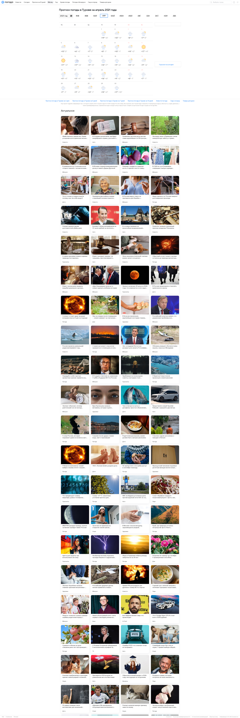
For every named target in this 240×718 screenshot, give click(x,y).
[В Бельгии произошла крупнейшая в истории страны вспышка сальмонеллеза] (135, 310)
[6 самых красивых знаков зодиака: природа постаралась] (75, 250)
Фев (86, 16)
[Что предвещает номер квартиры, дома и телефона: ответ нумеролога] (75, 489)
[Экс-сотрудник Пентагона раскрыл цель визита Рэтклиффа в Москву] (135, 340)
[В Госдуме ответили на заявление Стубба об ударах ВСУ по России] (105, 370)
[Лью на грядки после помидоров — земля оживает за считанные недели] (105, 310)
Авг (139, 16)
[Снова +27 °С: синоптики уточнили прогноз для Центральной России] (105, 489)
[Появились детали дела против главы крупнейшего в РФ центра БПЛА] (135, 130)
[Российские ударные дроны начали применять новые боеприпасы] (105, 579)
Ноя (165, 16)
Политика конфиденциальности (181, 716)
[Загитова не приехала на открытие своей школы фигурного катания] (105, 519)
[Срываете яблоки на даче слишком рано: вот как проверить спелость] (75, 639)
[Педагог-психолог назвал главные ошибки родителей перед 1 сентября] (75, 609)
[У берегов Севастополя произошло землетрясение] (165, 370)
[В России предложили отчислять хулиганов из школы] (165, 280)
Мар (95, 16)
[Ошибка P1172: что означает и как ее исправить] (135, 639)
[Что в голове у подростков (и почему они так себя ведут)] (75, 190)
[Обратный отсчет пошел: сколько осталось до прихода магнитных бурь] (165, 250)
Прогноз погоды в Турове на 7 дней (112, 101)
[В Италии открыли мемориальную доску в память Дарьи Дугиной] (105, 160)
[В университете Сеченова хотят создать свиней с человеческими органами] (75, 160)
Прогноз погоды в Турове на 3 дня (57, 101)
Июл (130, 16)
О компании (9, 716)
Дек (174, 16)
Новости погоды (161, 101)
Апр (104, 16)
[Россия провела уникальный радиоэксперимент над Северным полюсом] (75, 340)
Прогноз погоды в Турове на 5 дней (84, 101)
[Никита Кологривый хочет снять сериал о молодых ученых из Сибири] (105, 609)
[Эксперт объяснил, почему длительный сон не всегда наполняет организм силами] (75, 400)
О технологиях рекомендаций (200, 716)
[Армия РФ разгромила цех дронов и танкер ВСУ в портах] (135, 579)
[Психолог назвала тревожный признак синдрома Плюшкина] (165, 220)
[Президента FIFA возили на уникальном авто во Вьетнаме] (105, 669)
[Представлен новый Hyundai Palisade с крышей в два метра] (165, 400)
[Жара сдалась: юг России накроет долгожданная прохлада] (165, 190)
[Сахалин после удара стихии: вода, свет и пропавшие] (105, 429)
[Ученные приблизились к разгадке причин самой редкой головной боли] (75, 669)
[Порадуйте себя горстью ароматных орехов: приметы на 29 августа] (75, 370)
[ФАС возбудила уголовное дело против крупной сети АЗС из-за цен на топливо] (135, 489)
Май (113, 16)
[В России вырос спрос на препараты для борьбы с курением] (135, 190)
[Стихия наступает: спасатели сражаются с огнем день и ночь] (105, 340)
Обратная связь (213, 716)
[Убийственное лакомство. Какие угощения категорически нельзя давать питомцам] (75, 130)
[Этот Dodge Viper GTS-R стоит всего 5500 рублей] (165, 609)
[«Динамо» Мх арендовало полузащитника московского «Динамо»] (105, 699)
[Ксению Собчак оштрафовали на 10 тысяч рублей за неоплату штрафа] (105, 220)
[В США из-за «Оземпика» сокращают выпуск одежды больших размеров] (165, 160)
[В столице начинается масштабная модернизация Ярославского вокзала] (135, 220)
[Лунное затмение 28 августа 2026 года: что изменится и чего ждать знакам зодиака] (135, 280)
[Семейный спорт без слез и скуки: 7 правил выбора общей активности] (165, 639)
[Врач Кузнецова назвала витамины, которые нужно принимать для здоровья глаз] (105, 400)
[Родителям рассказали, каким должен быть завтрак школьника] (135, 429)
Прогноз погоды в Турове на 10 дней (140, 101)
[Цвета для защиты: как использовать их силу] (75, 549)
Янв (77, 16)
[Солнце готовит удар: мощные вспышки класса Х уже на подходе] (75, 310)
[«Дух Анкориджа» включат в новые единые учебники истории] (105, 280)
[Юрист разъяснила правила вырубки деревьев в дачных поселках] (75, 280)
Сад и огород (175, 101)
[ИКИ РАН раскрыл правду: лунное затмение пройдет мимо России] (75, 519)
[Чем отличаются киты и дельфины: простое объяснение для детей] (135, 400)
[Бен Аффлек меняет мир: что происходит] (135, 609)
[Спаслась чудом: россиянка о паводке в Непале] (165, 429)
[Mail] (3, 2)
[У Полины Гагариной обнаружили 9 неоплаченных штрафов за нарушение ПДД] (105, 639)
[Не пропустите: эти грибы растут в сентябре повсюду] (135, 459)
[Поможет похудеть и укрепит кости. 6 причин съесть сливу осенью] (135, 160)
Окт (157, 16)
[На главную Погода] (8, 2)
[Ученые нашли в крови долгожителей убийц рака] (75, 220)
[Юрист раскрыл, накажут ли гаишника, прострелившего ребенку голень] (105, 250)
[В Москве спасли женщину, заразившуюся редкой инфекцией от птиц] (135, 519)
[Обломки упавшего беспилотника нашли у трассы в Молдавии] (165, 340)
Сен (148, 16)
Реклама (16, 716)
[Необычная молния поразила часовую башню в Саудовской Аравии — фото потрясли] (105, 549)
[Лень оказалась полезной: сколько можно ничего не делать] (135, 250)
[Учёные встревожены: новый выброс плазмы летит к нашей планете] (75, 459)
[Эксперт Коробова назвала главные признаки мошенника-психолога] (75, 579)
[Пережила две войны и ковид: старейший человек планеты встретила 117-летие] (105, 190)
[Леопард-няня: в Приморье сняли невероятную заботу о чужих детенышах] (165, 130)
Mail (3, 716)
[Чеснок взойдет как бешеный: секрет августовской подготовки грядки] (165, 699)
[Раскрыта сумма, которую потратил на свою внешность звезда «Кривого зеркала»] (165, 669)
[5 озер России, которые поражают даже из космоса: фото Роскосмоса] (75, 429)
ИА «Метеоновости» (232, 716)
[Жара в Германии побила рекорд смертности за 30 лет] (135, 549)
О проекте (168, 716)
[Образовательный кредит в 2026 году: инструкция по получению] (135, 669)
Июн (122, 16)
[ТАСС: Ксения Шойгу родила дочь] (105, 459)
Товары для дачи (188, 101)
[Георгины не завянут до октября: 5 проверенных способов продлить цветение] (165, 549)
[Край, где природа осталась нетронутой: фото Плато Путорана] (165, 519)
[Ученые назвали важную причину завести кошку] (135, 699)
